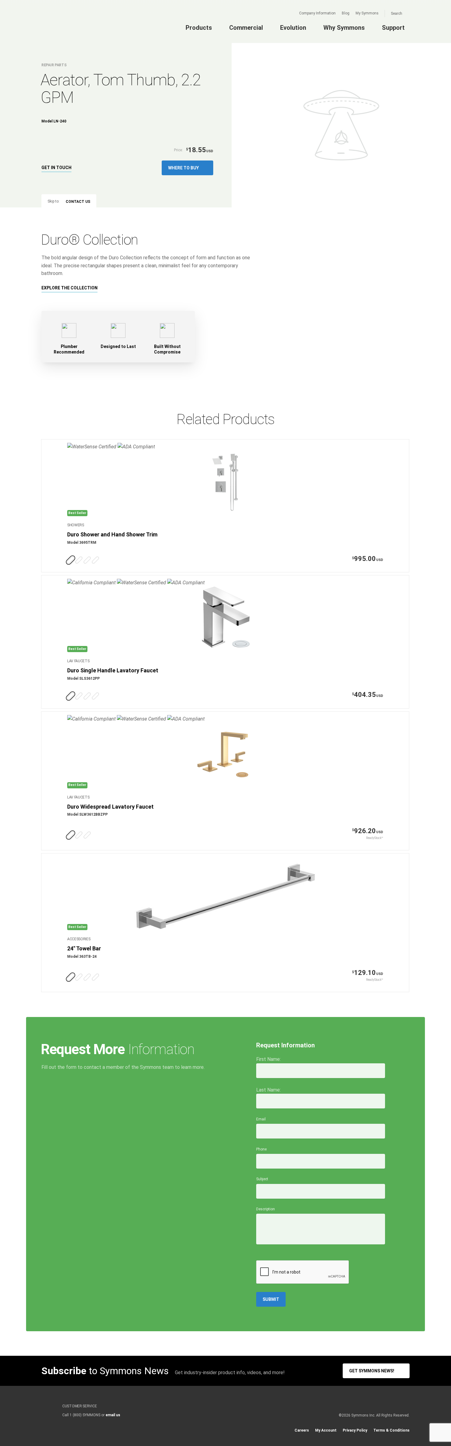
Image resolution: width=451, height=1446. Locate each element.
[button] (187, 167)
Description (265, 1209)
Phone (261, 1149)
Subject (262, 1179)
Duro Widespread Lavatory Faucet (110, 806)
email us (113, 1415)
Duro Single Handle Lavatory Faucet (112, 670)
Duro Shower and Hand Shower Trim (112, 534)
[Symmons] (78, 27)
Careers (302, 1430)
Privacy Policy (355, 1430)
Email (261, 1119)
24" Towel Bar (84, 948)
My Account (326, 1430)
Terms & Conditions (391, 1430)
